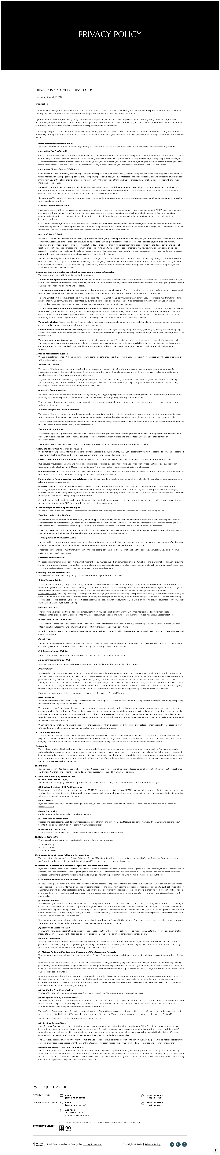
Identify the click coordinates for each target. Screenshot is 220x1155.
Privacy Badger (177, 600)
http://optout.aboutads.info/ (52, 627)
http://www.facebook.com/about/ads (95, 615)
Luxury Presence (92, 1144)
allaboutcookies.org (47, 594)
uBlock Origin (69, 603)
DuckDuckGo (44, 603)
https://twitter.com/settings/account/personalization (149, 615)
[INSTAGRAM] (172, 1144)
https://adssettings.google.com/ (53, 615)
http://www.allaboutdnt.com (113, 646)
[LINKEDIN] (178, 1144)
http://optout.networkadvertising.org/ (115, 627)
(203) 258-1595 (154, 1105)
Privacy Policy (153, 1144)
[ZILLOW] (184, 1144)
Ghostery (56, 603)
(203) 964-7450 (155, 1098)
